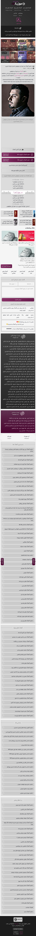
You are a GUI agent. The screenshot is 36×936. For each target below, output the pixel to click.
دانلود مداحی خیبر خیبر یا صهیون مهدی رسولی (21, 707)
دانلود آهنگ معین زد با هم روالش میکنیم (22, 676)
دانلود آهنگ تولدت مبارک (26, 546)
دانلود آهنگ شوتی (28, 573)
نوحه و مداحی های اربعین (26, 780)
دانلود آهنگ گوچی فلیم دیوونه (25, 538)
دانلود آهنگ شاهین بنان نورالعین (24, 846)
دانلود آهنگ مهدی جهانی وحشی (25, 833)
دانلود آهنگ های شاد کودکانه (25, 612)
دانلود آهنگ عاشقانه (27, 560)
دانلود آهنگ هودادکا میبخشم (25, 473)
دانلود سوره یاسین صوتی (26, 793)
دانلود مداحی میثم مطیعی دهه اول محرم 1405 (21, 758)
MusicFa (17, 28)
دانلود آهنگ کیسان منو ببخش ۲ (25, 837)
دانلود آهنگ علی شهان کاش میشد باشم (23, 864)
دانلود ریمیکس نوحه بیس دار (25, 776)
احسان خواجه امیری (19, 76)
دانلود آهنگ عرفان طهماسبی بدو (24, 689)
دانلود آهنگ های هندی (27, 603)
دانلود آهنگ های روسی (27, 599)
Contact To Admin (18, 929)
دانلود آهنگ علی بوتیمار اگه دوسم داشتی (22, 659)
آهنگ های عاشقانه (5, 272)
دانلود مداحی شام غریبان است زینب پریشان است (21, 741)
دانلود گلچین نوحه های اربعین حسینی (23, 728)
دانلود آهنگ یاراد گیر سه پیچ (26, 881)
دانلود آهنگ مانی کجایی (27, 809)
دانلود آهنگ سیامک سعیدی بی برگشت (23, 641)
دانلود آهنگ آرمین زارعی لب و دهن (24, 685)
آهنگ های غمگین (13, 272)
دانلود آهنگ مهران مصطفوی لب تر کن (23, 456)
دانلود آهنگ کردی (28, 551)
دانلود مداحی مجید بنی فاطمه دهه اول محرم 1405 (20, 749)
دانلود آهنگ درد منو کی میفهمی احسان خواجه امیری (18, 66)
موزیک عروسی (29, 907)
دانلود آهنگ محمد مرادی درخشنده (24, 514)
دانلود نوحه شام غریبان (27, 745)
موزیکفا (18, 3)
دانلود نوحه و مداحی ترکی (26, 771)
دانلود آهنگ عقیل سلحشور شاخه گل (24, 859)
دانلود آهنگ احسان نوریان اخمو (25, 885)
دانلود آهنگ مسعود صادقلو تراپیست (23, 716)
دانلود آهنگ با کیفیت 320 (23, 155)
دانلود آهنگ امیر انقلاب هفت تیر (25, 486)
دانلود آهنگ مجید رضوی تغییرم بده (24, 681)
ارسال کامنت (18, 300)
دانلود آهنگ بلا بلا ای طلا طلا (26, 525)
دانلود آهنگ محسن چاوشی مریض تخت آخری (22, 703)
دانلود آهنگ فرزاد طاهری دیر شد (24, 646)
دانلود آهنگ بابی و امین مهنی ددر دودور (22, 637)
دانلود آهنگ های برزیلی (27, 608)
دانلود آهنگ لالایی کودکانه (26, 577)
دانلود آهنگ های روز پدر (27, 621)
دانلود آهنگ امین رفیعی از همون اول (23, 899)
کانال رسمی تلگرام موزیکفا (18, 171)
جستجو (19, 23)
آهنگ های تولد (22, 272)
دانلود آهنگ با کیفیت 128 (23, 160)
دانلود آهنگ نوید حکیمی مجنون (25, 894)
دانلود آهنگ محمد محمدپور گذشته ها (23, 877)
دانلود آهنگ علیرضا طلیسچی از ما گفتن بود (22, 668)
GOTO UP (19, 919)
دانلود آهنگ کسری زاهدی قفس (25, 654)
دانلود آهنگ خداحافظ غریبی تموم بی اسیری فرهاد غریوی (19, 529)
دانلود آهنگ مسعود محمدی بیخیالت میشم (22, 872)
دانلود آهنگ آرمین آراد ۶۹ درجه (25, 533)
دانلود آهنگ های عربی (27, 586)
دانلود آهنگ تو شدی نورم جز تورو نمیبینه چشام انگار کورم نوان (18, 823)
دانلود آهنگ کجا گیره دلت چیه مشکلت (23, 464)
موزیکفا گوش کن (6, 266)
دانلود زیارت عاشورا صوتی (26, 789)
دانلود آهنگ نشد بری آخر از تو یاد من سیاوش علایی (20, 490)
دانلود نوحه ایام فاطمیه (27, 555)
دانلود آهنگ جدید (28, 912)
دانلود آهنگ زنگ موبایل (27, 568)
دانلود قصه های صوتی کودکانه (25, 616)
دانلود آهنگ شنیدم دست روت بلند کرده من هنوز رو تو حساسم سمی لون (19, 509)
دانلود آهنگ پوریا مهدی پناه (26, 499)
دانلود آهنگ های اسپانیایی (26, 590)
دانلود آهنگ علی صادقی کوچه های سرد (23, 851)
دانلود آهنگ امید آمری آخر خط (25, 460)
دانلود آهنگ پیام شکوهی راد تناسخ (24, 698)
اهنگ (17, 73)
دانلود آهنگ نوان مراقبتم (26, 814)
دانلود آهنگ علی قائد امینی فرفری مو (23, 868)
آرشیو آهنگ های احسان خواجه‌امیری (18, 165)
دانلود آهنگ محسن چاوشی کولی (24, 694)
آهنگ (24, 68)
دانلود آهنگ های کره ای (27, 595)
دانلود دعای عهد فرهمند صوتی (25, 784)
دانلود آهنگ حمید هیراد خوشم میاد (24, 711)
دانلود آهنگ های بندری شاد (26, 581)
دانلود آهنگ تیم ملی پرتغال (26, 504)
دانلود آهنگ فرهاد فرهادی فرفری (24, 818)
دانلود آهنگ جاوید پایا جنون (26, 855)
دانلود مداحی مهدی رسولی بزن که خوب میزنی (21, 672)
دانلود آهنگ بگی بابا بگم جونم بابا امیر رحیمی (21, 495)
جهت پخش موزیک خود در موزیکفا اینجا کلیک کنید (18, 35)
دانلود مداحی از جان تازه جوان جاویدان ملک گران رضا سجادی (18, 736)
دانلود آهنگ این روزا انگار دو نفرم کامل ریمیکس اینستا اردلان (19, 450)
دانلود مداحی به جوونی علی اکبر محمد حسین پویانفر (20, 767)
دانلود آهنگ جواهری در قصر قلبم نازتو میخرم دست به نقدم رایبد (18, 519)
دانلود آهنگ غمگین (28, 542)
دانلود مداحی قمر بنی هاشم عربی (24, 763)
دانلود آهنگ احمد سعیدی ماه (25, 829)
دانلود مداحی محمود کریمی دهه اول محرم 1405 (21, 754)
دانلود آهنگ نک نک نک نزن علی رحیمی (23, 482)
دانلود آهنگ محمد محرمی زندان (25, 650)
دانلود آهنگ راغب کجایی (27, 842)
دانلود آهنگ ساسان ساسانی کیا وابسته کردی (21, 890)
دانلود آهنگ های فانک (27, 663)
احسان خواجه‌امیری (23, 119)
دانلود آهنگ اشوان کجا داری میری (24, 805)
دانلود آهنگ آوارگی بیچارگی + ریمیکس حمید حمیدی (20, 469)
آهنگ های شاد (31, 272)
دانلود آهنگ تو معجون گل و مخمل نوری (23, 477)
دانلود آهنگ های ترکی (27, 564)
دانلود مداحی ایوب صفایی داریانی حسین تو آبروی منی (19, 732)
